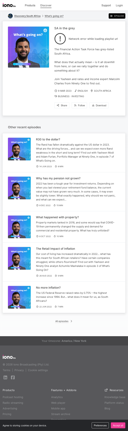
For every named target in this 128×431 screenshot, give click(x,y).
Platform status (114, 402)
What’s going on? (54, 15)
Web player (58, 402)
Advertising (10, 408)
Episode (119, 15)
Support (106, 5)
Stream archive (60, 414)
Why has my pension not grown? (58, 178)
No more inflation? (48, 287)
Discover (46, 5)
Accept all (118, 425)
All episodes (61, 321)
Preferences (100, 425)
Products (30, 5)
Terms (6, 370)
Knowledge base (114, 397)
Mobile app (58, 408)
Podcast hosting (13, 397)
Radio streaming (13, 402)
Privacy (19, 370)
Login (119, 5)
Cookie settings (38, 370)
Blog (107, 408)
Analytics (57, 397)
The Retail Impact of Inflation (55, 248)
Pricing (7, 414)
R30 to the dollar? (48, 139)
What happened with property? (57, 217)
